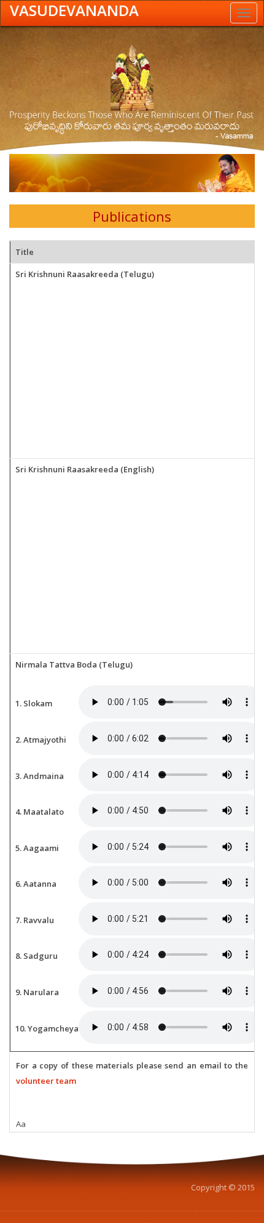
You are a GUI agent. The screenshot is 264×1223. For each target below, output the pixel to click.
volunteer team (46, 1080)
